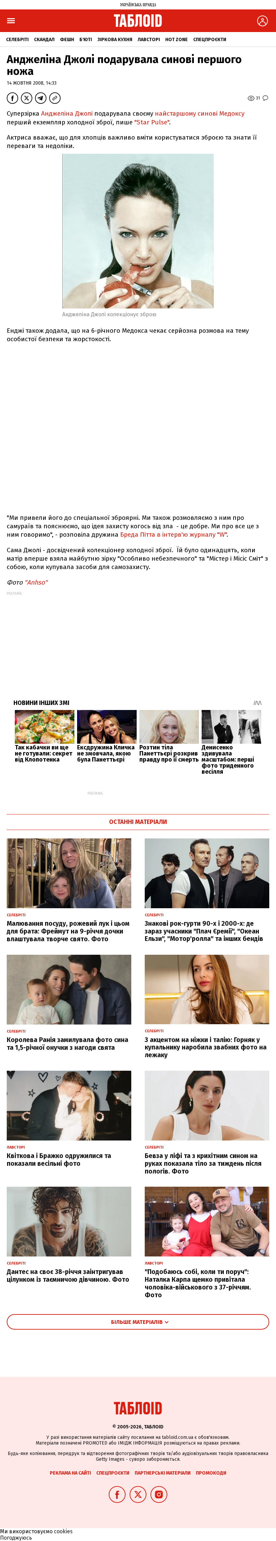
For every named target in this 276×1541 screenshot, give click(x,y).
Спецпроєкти (209, 39)
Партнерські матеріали (163, 1473)
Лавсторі (149, 39)
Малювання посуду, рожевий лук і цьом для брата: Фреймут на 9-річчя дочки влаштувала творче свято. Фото (68, 931)
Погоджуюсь (16, 1538)
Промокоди (211, 1473)
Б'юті (85, 39)
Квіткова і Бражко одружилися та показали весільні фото (59, 1159)
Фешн (67, 39)
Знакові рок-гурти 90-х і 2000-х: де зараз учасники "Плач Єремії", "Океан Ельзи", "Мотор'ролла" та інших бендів (204, 931)
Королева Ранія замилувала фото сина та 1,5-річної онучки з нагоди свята (67, 1043)
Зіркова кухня (114, 39)
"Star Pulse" (151, 122)
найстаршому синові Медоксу (199, 113)
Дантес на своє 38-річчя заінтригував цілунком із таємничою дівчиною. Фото (68, 1275)
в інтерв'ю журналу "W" (192, 534)
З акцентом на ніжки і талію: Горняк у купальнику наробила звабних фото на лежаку (206, 1047)
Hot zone (176, 39)
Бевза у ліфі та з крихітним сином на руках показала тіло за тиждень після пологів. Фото (203, 1163)
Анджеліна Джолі (67, 113)
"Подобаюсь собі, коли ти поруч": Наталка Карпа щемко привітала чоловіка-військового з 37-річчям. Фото (198, 1283)
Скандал (44, 39)
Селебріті (17, 39)
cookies (63, 1531)
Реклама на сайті (70, 1473)
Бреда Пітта (137, 534)
